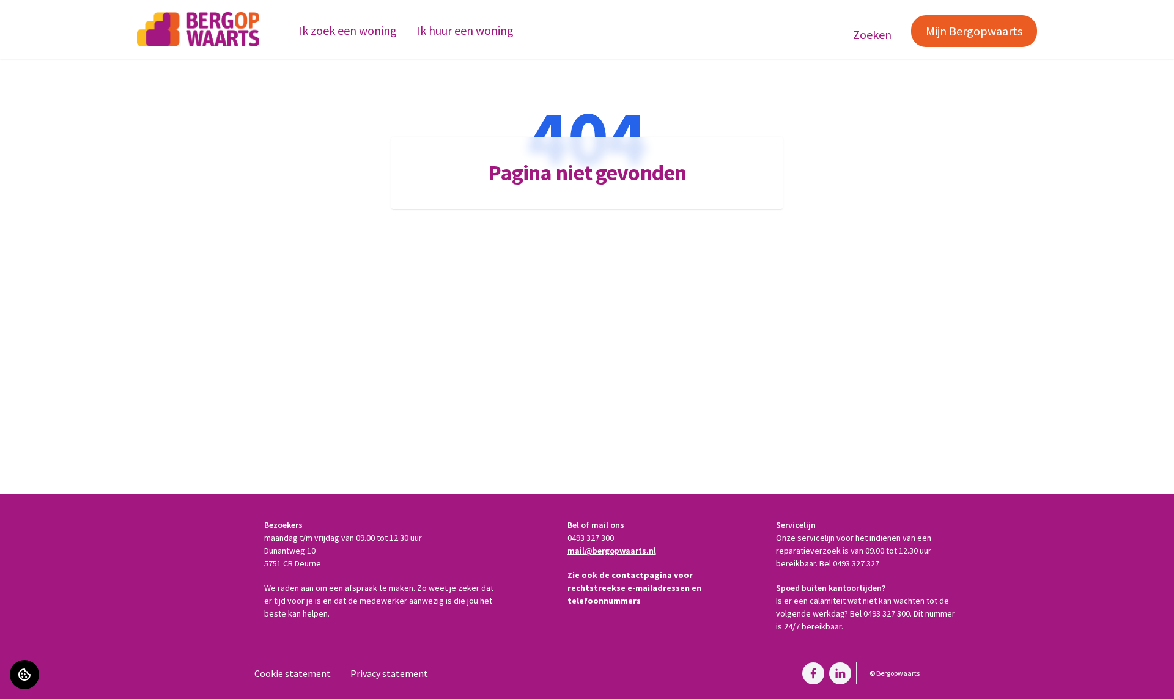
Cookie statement (292, 673)
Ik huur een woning (465, 30)
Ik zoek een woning (347, 30)
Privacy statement (389, 673)
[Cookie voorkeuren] (24, 674)
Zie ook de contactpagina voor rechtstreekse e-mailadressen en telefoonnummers (634, 587)
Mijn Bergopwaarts (974, 30)
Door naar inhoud (46, 17)
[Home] (198, 29)
